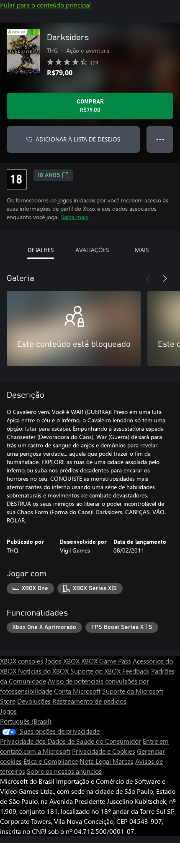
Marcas (123, 761)
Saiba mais (74, 217)
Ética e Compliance (50, 761)
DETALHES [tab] (41, 250)
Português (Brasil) (25, 721)
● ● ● (160, 139)
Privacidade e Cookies (103, 751)
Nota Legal (96, 761)
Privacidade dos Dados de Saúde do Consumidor (70, 741)
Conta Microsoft (77, 691)
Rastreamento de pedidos (89, 701)
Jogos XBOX (63, 660)
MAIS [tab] (142, 250)
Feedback (135, 670)
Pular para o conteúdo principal (45, 4)
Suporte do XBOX (96, 670)
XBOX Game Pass (106, 660)
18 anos (49, 175)
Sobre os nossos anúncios (64, 771)
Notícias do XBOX (44, 670)
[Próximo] (165, 278)
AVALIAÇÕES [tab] (92, 250)
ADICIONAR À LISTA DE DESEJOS (78, 139)
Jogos (8, 711)
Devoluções (34, 701)
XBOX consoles (21, 660)
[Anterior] (148, 278)
